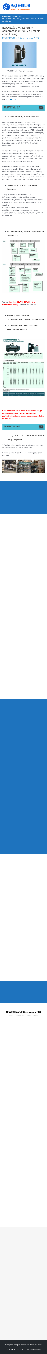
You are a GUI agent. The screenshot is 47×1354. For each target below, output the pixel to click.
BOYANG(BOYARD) (9, 38)
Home (7, 1345)
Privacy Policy (23, 1345)
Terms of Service (36, 1345)
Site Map (13, 1345)
